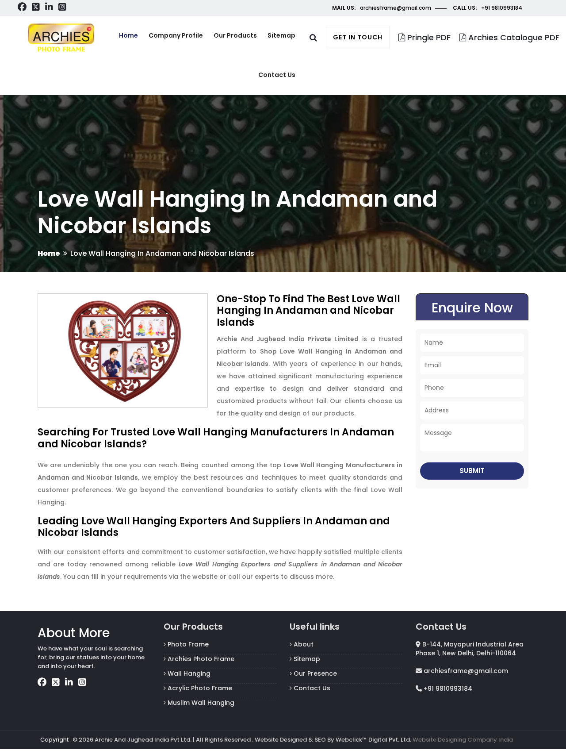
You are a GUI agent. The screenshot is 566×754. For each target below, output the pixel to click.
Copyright (54, 739)
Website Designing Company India (463, 739)
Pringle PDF (428, 37)
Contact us (276, 74)
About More (74, 633)
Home (128, 35)
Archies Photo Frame (200, 658)
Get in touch (357, 37)
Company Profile (176, 35)
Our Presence (314, 673)
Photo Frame (187, 644)
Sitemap (281, 35)
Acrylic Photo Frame (199, 688)
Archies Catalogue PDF (512, 37)
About (303, 644)
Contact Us (311, 688)
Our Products (235, 35)
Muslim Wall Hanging (200, 702)
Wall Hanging (188, 673)
